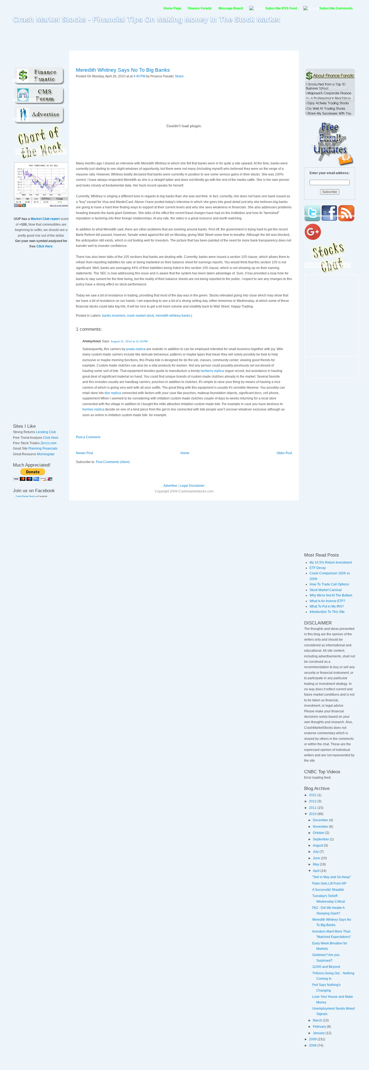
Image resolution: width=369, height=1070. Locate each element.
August (318, 845)
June (317, 858)
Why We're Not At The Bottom (331, 595)
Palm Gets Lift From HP (329, 883)
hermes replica (93, 409)
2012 (313, 801)
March (318, 1020)
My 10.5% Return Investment (331, 562)
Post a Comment (88, 437)
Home (184, 453)
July (316, 852)
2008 (313, 1045)
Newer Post (84, 453)
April (316, 871)
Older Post (284, 453)
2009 (313, 1039)
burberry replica (212, 371)
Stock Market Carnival (326, 590)
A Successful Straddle (328, 890)
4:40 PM (139, 76)
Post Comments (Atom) (113, 462)
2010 (313, 814)
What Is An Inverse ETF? (327, 601)
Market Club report (45, 219)
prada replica (136, 349)
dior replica (113, 393)
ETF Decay (318, 568)
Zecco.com (48, 443)
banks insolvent (113, 315)
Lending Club (46, 432)
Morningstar (46, 454)
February (320, 1026)
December (321, 820)
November (321, 827)
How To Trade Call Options (329, 584)
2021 (313, 795)
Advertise (170, 486)
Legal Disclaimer (192, 486)
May (316, 864)
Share (179, 76)
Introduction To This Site (327, 612)
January (319, 1033)
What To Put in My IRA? (327, 606)
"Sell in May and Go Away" (331, 877)
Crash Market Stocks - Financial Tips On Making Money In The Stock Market (146, 19)
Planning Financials (43, 448)
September (321, 839)
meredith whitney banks (173, 315)
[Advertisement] (184, 37)
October (319, 833)
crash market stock (140, 315)
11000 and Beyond (326, 967)
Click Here (44, 246)
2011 (313, 808)
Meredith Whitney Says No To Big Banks (123, 70)
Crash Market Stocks (25, 496)
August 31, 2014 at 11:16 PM (129, 341)
